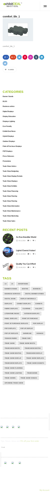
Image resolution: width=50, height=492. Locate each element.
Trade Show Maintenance (11, 211)
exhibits (38, 303)
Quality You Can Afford (26, 264)
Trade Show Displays (10, 181)
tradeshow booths (33, 348)
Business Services (12, 293)
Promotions (7, 161)
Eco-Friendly (7, 126)
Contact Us (16, 486)
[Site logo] (13, 4)
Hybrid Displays (8, 136)
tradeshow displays (13, 363)
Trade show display (13, 358)
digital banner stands (34, 293)
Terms (28, 486)
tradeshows (32, 373)
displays (8, 303)
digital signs (10, 298)
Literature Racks (12, 313)
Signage (40, 333)
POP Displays (7, 151)
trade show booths (13, 353)
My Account (44, 490)
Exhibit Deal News (9, 131)
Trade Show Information (11, 206)
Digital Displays (8, 111)
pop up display (27, 328)
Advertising (23, 284)
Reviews (28, 483)
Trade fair (26, 338)
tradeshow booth (12, 348)
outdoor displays (31, 313)
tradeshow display (34, 353)
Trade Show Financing (10, 191)
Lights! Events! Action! (25, 250)
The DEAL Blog (42, 483)
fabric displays (11, 308)
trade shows (10, 378)
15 (12, 284)
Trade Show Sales (9, 221)
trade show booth (27, 343)
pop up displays (11, 333)
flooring (26, 308)
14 (5, 284)
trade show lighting (13, 373)
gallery (38, 308)
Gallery (17, 483)
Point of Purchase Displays (12, 146)
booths (25, 288)
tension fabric (11, 338)
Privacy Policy (41, 486)
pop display (38, 323)
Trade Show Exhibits (10, 186)
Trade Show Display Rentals (13, 176)
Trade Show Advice (9, 166)
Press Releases (8, 156)
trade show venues (29, 378)
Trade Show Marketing (10, 216)
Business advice (9, 106)
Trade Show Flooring (10, 196)
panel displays (11, 318)
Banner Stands (8, 96)
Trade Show (10, 343)
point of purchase (30, 318)
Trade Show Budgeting (11, 171)
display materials (28, 298)
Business (37, 288)
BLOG (5, 101)
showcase (27, 333)
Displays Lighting (9, 121)
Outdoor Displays (9, 141)
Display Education (9, 116)
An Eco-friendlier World (26, 237)
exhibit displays (24, 303)
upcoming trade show (14, 383)
